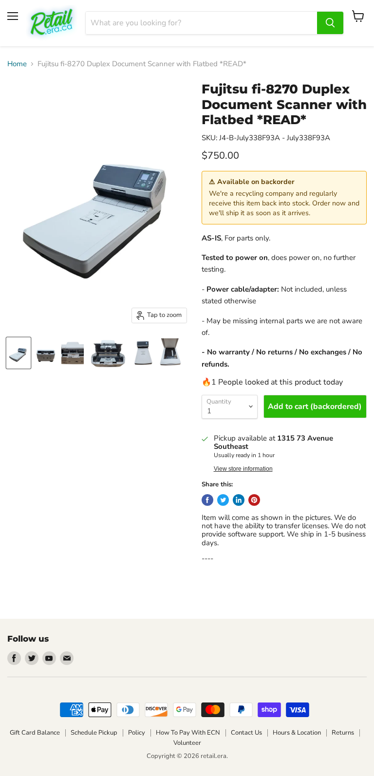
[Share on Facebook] (207, 500)
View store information (243, 468)
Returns (343, 732)
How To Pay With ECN (188, 732)
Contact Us (246, 732)
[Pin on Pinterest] (254, 500)
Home (17, 64)
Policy (136, 732)
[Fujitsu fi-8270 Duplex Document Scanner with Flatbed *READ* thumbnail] (18, 353)
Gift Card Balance (35, 732)
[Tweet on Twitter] (223, 500)
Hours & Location (297, 732)
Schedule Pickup (94, 732)
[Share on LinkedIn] (238, 500)
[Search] (330, 23)
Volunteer (187, 743)
